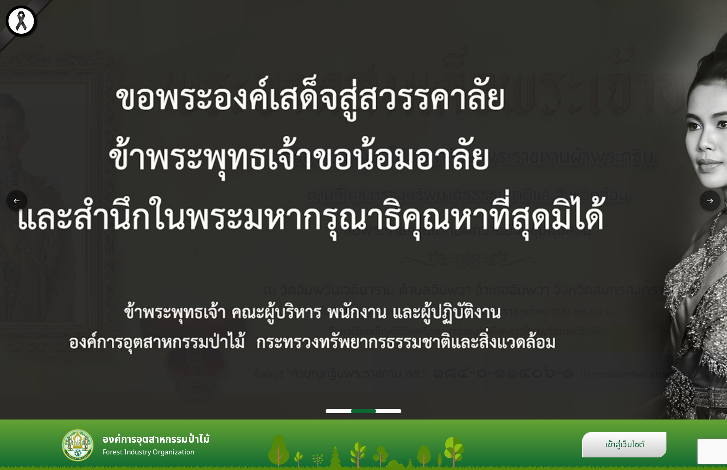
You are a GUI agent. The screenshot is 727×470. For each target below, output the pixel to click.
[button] (16, 200)
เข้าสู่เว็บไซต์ (624, 444)
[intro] (363, 210)
